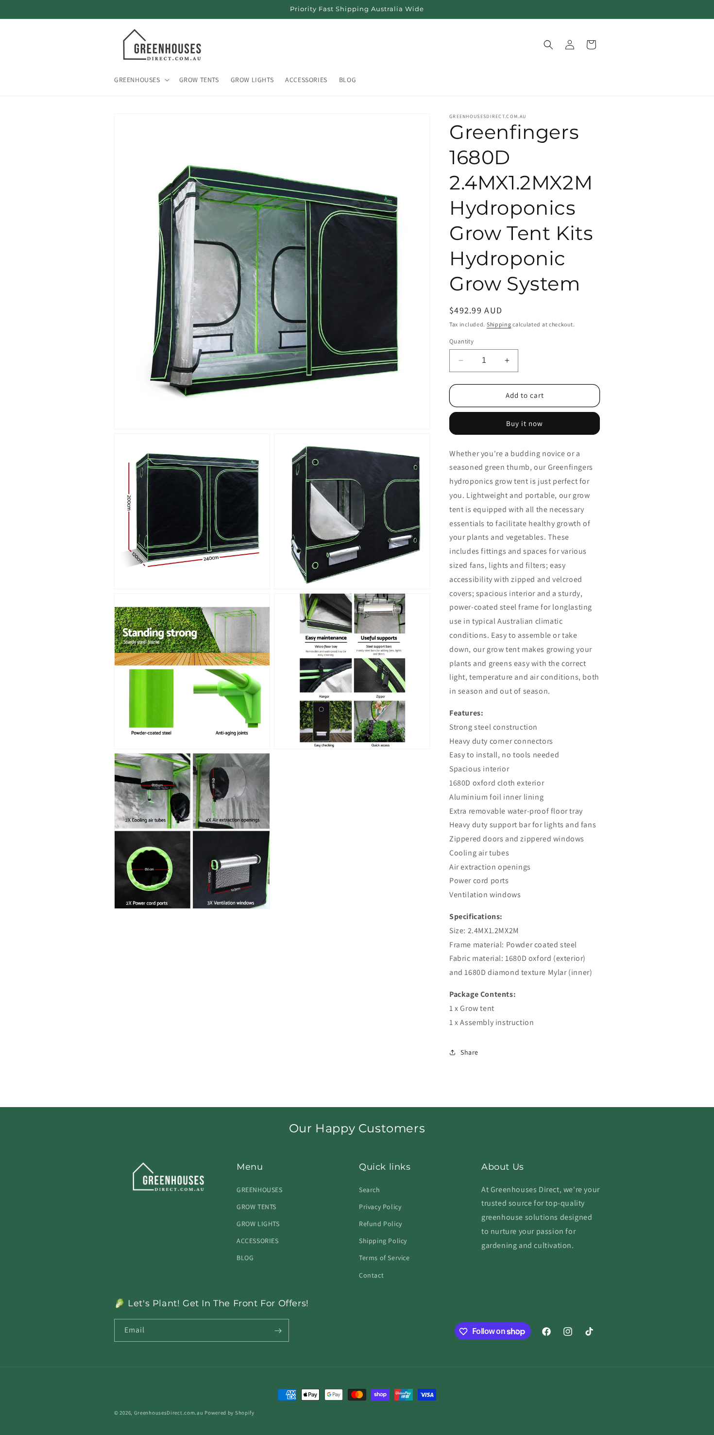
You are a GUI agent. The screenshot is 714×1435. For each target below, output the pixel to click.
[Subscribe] (278, 1330)
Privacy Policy (380, 1206)
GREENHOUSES (260, 1189)
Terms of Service (384, 1257)
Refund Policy (380, 1223)
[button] (140, 79)
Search (369, 1189)
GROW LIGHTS (258, 1223)
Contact (371, 1274)
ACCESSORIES (258, 1240)
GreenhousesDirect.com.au (169, 1412)
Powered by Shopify (229, 1412)
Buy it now (524, 423)
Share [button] (469, 1052)
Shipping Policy (383, 1240)
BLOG (245, 1257)
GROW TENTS (256, 1206)
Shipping (499, 324)
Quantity (461, 341)
